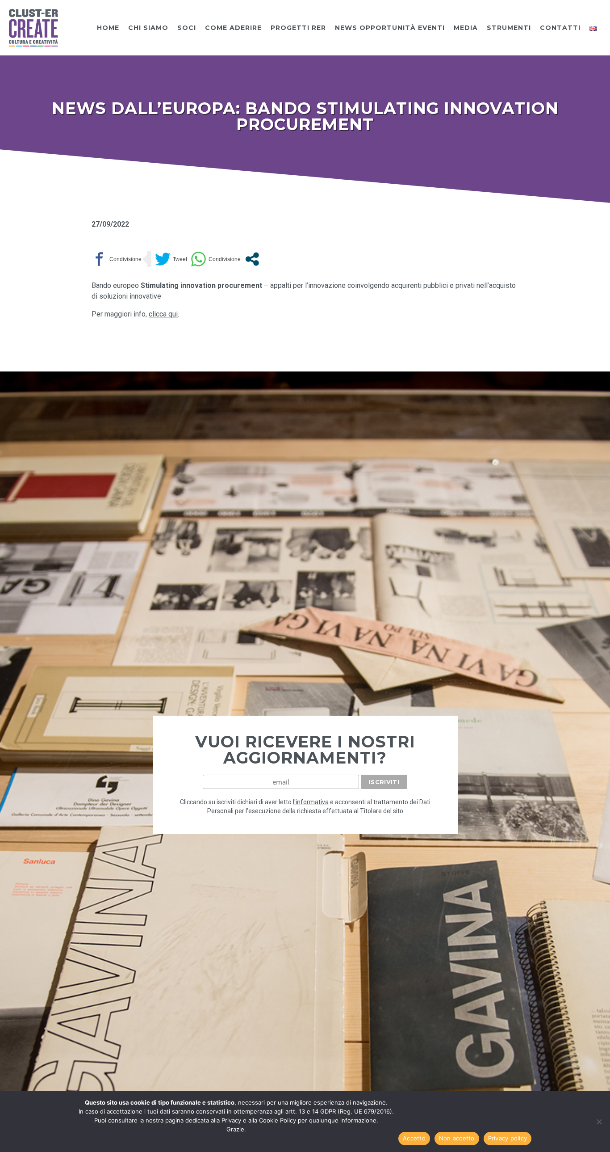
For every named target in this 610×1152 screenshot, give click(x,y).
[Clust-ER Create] (33, 27)
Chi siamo (148, 28)
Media (466, 28)
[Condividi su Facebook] (117, 259)
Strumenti (509, 28)
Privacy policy (507, 1138)
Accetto (414, 1138)
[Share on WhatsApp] (216, 259)
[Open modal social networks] (252, 259)
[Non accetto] (598, 1121)
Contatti (560, 28)
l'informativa (311, 802)
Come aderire (233, 28)
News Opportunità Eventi (390, 28)
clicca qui (163, 314)
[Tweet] (171, 259)
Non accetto (457, 1138)
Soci (186, 28)
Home (108, 28)
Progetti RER (298, 28)
